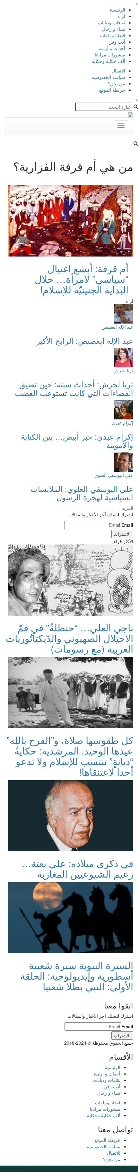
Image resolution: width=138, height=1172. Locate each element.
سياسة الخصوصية (108, 77)
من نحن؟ (116, 83)
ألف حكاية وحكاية (108, 61)
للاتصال (118, 70)
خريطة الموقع (112, 90)
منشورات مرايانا (110, 54)
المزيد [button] (127, 508)
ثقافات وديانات (111, 22)
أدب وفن (116, 41)
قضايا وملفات (112, 35)
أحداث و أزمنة (112, 48)
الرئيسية (117, 9)
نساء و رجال (113, 29)
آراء (121, 16)
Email (127, 525)
